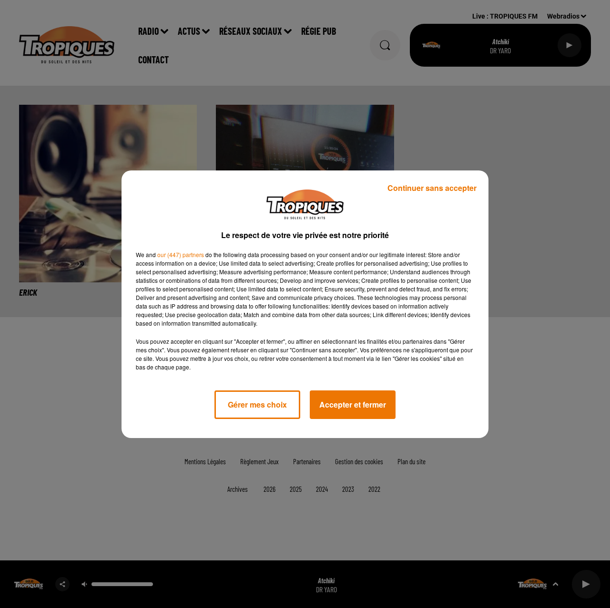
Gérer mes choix (257, 404)
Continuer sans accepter (432, 187)
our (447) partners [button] (180, 254)
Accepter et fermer (352, 404)
